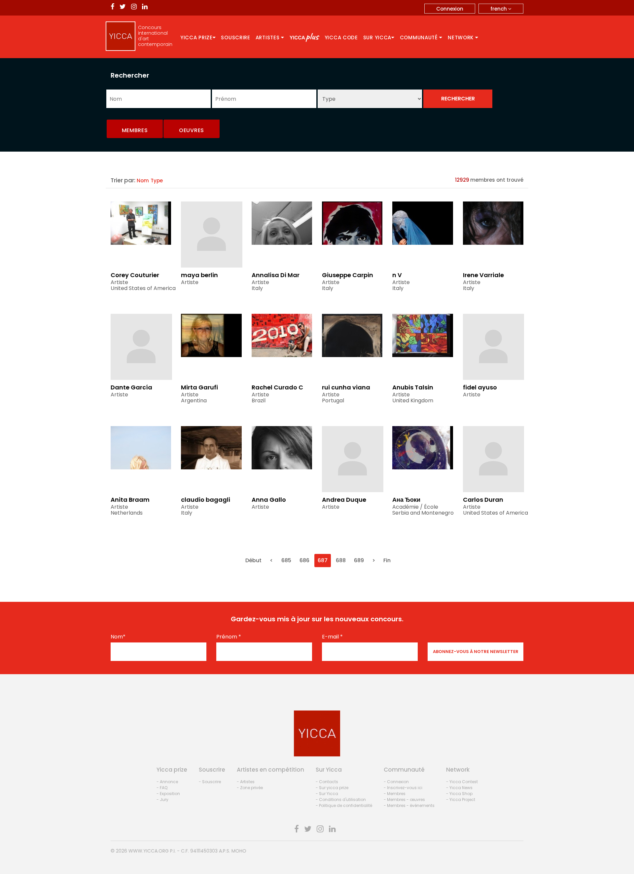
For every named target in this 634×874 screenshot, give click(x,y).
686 (304, 560)
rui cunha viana (346, 387)
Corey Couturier (135, 275)
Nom (143, 180)
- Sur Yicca (327, 793)
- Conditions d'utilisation (341, 799)
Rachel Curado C (277, 387)
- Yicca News (459, 787)
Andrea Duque (344, 499)
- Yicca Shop (459, 793)
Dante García (131, 387)
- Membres (394, 793)
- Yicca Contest (462, 781)
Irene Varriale (483, 275)
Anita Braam (130, 499)
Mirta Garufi (199, 387)
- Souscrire (210, 781)
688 (341, 560)
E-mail (332, 636)
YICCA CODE (341, 37)
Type (157, 180)
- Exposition (168, 793)
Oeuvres (191, 130)
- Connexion (396, 781)
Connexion (449, 8)
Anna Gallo (269, 499)
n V (397, 275)
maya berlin (199, 275)
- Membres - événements (409, 805)
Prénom (228, 636)
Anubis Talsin (412, 387)
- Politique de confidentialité (344, 805)
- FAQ (162, 787)
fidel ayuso (480, 387)
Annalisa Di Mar (275, 275)
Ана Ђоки (406, 499)
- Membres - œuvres (404, 799)
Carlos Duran (483, 499)
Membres (135, 130)
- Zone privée (250, 787)
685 (286, 560)
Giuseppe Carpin (347, 275)
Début (253, 560)
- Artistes (246, 781)
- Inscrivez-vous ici (403, 787)
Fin (387, 560)
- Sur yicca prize (332, 787)
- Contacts (327, 781)
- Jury (162, 799)
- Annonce (167, 781)
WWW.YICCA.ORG (148, 851)
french (499, 8)
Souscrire (235, 37)
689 (359, 560)
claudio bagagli (205, 499)
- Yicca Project (460, 799)
